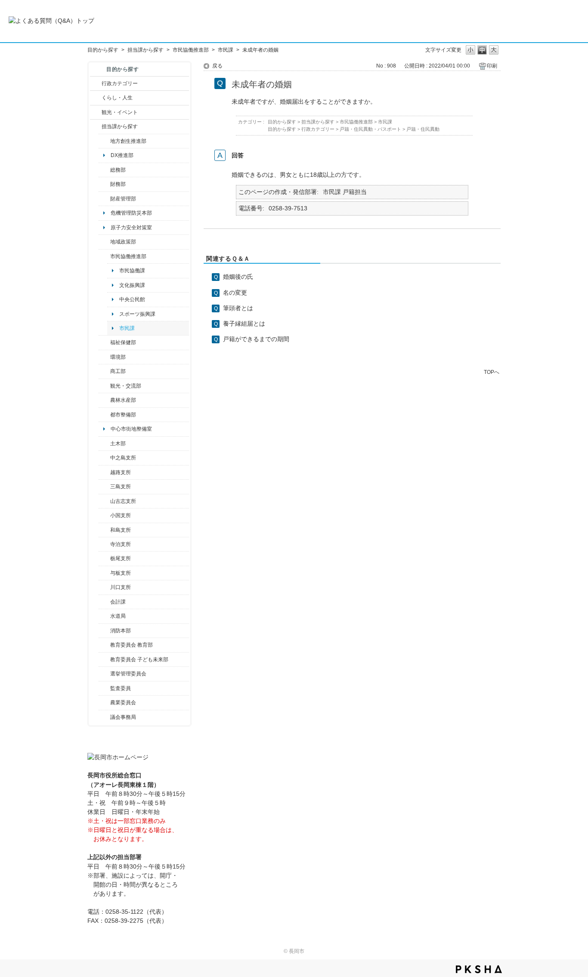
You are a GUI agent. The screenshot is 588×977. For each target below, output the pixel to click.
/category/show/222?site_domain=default (104, 702)
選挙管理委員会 (128, 674)
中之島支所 (123, 458)
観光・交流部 (125, 386)
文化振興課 (132, 285)
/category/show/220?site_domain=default (104, 688)
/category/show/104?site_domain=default (104, 242)
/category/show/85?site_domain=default (104, 631)
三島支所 (120, 487)
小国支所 (120, 515)
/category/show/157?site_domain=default (104, 717)
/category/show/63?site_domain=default (104, 544)
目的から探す (102, 50)
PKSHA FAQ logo (479, 969)
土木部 (118, 444)
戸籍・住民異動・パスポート (370, 129)
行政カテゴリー (120, 83)
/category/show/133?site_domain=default (104, 587)
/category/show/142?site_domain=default (104, 472)
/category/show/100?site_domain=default (104, 141)
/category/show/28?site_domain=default (104, 443)
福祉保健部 (123, 342)
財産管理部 (123, 199)
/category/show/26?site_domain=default (104, 256)
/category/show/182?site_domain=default (104, 415)
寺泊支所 (120, 544)
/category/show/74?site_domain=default (104, 515)
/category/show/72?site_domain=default (104, 184)
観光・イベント (120, 112)
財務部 (118, 184)
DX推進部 (122, 155)
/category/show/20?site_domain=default (104, 386)
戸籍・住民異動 (422, 129)
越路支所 (120, 472)
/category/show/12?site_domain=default (95, 98)
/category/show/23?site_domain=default (104, 357)
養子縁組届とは (244, 323)
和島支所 (120, 530)
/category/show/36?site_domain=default (104, 371)
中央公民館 (132, 299)
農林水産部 (123, 400)
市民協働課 (132, 271)
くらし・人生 (117, 98)
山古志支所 (123, 501)
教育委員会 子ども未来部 (139, 659)
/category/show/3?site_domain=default (95, 83)
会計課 (118, 602)
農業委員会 (123, 703)
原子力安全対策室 (131, 228)
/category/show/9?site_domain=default (95, 126)
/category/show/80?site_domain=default (104, 558)
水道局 (118, 616)
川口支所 (120, 587)
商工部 (118, 371)
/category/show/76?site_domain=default (104, 400)
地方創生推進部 (128, 141)
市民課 (225, 50)
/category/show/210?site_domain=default (104, 602)
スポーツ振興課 (137, 314)
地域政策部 (123, 242)
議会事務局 (123, 717)
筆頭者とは (238, 308)
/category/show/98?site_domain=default (104, 501)
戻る (217, 66)
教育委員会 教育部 (131, 645)
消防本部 (120, 631)
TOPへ (491, 372)
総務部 (118, 170)
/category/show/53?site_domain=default (104, 486)
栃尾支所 (120, 558)
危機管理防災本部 (131, 213)
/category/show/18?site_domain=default (95, 112)
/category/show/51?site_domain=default (104, 659)
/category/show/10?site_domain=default (104, 170)
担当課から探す (145, 50)
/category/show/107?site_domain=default (104, 458)
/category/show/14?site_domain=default (104, 342)
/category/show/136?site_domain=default (104, 573)
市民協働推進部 (191, 50)
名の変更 (235, 292)
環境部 (118, 357)
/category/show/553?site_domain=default (104, 199)
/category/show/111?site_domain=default (104, 674)
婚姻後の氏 (238, 276)
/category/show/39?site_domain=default (104, 645)
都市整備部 (123, 415)
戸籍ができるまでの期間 (256, 339)
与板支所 (120, 573)
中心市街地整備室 (131, 429)
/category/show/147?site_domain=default (104, 616)
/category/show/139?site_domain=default (104, 530)
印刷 (492, 66)
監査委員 (120, 688)
